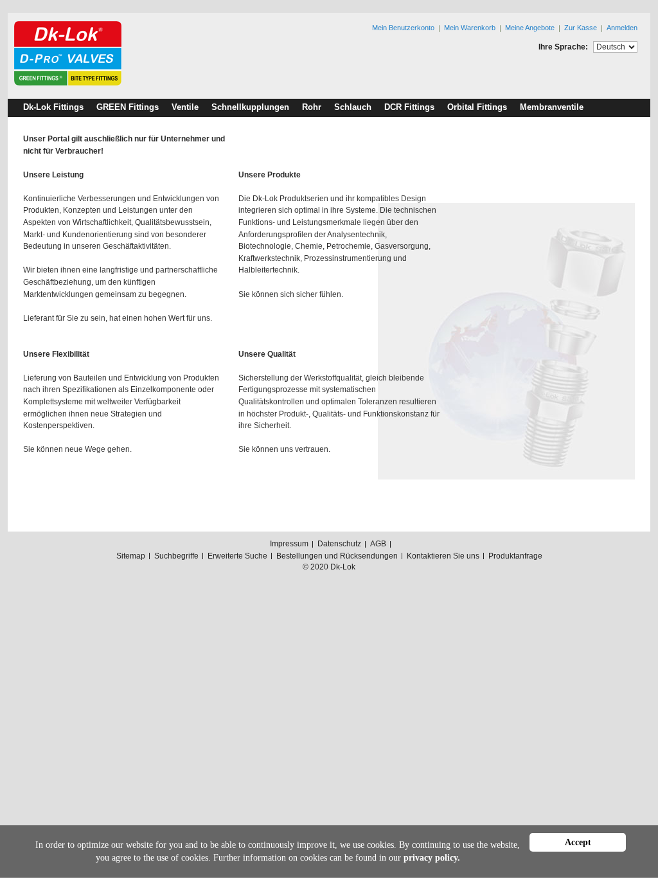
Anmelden (622, 27)
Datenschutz (339, 543)
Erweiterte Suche (237, 555)
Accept (578, 842)
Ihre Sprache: (563, 46)
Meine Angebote (530, 27)
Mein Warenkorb (469, 27)
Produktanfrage (515, 555)
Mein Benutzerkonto (403, 27)
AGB (378, 543)
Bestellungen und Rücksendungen (337, 555)
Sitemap (130, 555)
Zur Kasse (580, 27)
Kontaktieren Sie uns (443, 555)
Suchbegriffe (176, 555)
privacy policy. (432, 858)
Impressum (289, 543)
